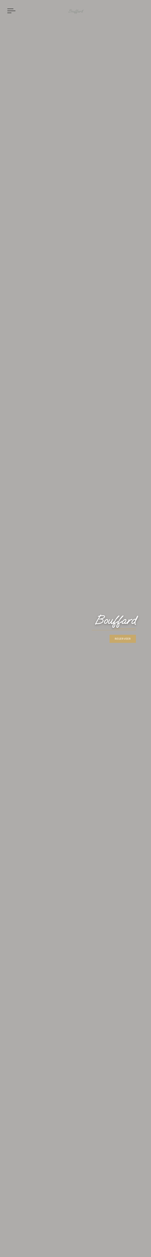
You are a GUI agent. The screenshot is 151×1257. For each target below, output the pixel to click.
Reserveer (123, 638)
